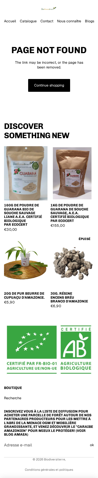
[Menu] (6, 7)
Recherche (12, 398)
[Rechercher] (16, 7)
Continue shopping (49, 85)
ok (92, 445)
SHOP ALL (85, 137)
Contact (46, 21)
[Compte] (80, 7)
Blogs (89, 21)
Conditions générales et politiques (49, 470)
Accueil (10, 21)
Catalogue (28, 21)
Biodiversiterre (54, 459)
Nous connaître (69, 21)
